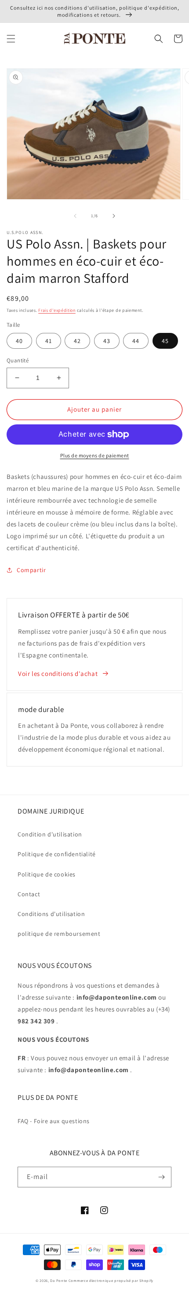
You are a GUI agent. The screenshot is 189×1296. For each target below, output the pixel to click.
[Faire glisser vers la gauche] (75, 216)
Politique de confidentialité (57, 854)
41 (48, 341)
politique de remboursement (59, 934)
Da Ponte (58, 1280)
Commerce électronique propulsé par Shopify (111, 1280)
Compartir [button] (31, 570)
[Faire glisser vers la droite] (114, 216)
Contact (29, 894)
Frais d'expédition (57, 310)
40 (19, 341)
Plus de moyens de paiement (94, 455)
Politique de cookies (47, 874)
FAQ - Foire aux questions (54, 1121)
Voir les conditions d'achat (58, 673)
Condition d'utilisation (50, 834)
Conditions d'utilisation (51, 914)
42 (77, 341)
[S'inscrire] (161, 1177)
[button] (11, 38)
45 (165, 341)
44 (135, 341)
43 (106, 341)
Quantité (18, 360)
